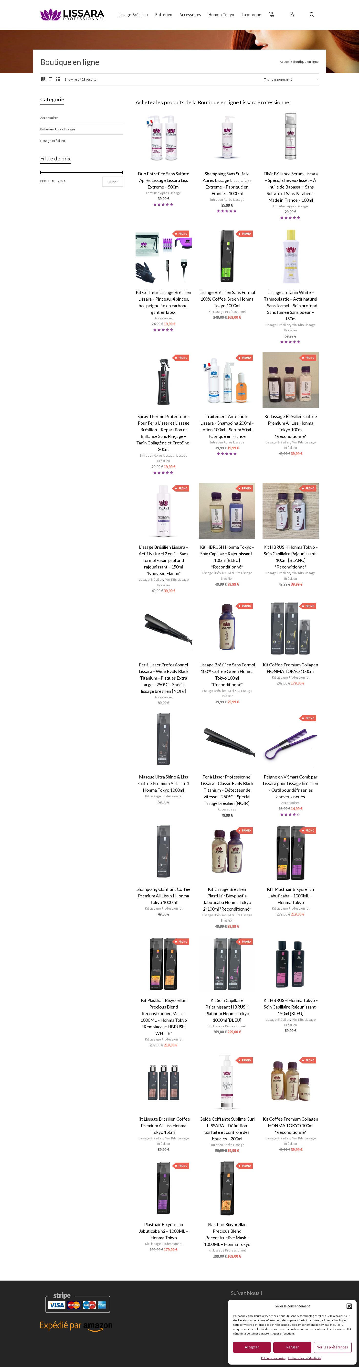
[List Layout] (51, 79)
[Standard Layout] (43, 79)
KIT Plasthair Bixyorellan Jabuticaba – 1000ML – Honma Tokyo (290, 895)
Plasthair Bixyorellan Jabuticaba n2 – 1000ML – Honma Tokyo (163, 1231)
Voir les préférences (332, 1347)
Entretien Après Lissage (163, 193)
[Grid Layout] (58, 79)
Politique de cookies (273, 1358)
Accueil (285, 61)
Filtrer (112, 181)
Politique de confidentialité (304, 1358)
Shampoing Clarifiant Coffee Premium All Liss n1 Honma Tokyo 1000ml (163, 895)
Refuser (292, 1347)
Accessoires (163, 318)
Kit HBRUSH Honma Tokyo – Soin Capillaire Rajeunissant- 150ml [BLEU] (291, 1007)
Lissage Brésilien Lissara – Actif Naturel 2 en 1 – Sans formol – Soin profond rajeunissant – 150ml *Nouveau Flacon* (163, 560)
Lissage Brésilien (277, 325)
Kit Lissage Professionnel (227, 311)
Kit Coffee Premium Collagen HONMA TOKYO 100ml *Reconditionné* (290, 1125)
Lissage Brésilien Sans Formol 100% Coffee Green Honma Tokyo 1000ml (227, 299)
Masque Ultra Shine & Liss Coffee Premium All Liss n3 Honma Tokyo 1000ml (163, 783)
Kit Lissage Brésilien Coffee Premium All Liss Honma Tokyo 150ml (163, 1125)
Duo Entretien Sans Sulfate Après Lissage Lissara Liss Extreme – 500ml (163, 180)
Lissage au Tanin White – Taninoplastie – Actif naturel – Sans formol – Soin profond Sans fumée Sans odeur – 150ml (290, 305)
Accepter (252, 1347)
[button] (349, 1306)
